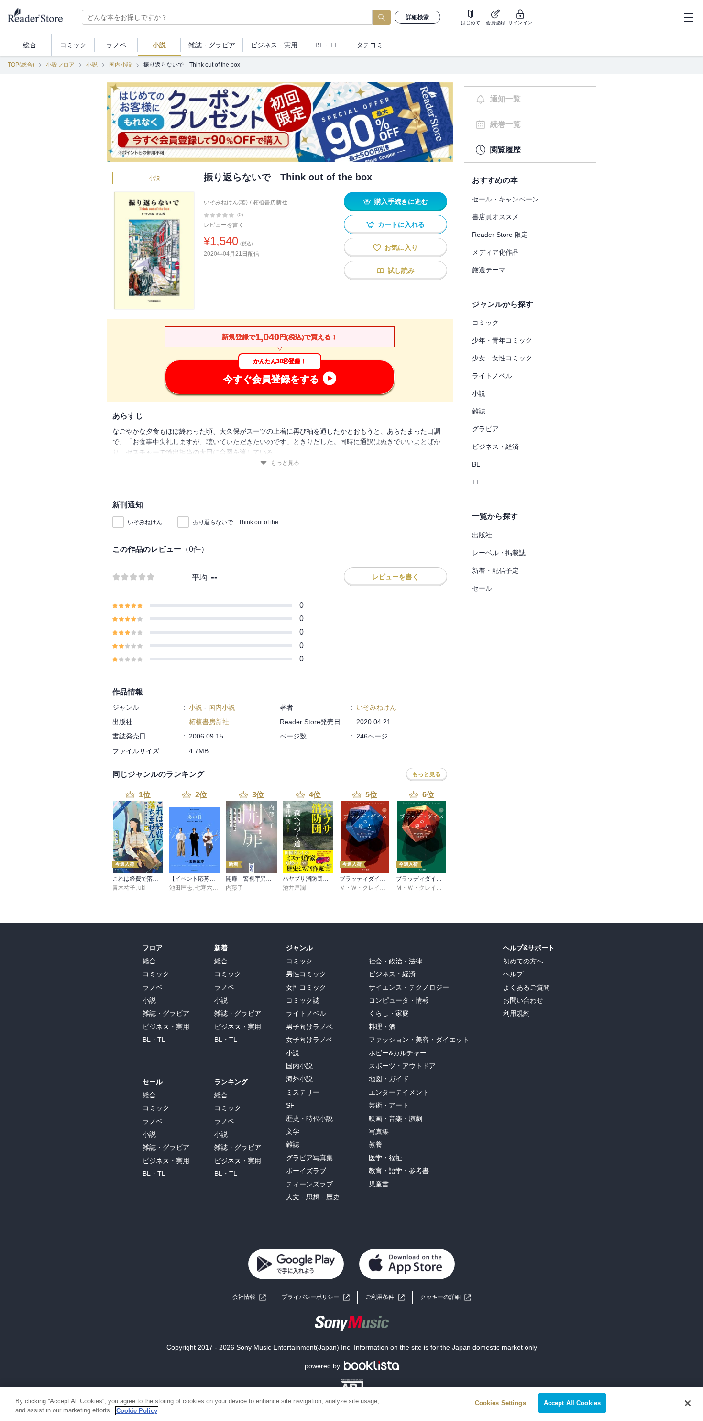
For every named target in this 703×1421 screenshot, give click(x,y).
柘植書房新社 (270, 202)
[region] (351, 1404)
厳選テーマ (488, 270)
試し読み (401, 270)
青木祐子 (123, 887)
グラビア (485, 429)
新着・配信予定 (495, 570)
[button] (446, 1297)
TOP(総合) (21, 64)
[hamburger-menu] (688, 17)
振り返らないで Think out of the (235, 522)
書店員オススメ (495, 217)
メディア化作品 (495, 252)
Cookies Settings (500, 1403)
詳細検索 (417, 17)
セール (482, 588)
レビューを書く (224, 225)
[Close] (687, 1403)
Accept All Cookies (572, 1403)
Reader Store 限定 (500, 234)
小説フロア (60, 64)
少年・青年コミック (502, 340)
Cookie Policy (136, 1410)
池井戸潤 (294, 887)
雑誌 (478, 411)
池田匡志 (180, 887)
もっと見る (285, 462)
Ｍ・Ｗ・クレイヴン (365, 887)
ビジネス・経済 (495, 446)
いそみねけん (145, 522)
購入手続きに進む (401, 201)
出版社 (482, 535)
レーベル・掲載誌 (499, 553)
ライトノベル (492, 376)
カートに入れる (401, 224)
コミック (485, 322)
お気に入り (401, 247)
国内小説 (120, 64)
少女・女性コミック (502, 358)
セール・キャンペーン (505, 199)
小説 (92, 64)
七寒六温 (206, 887)
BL (476, 464)
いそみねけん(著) (226, 202)
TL (476, 482)
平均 (199, 577)
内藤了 (234, 887)
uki (142, 887)
